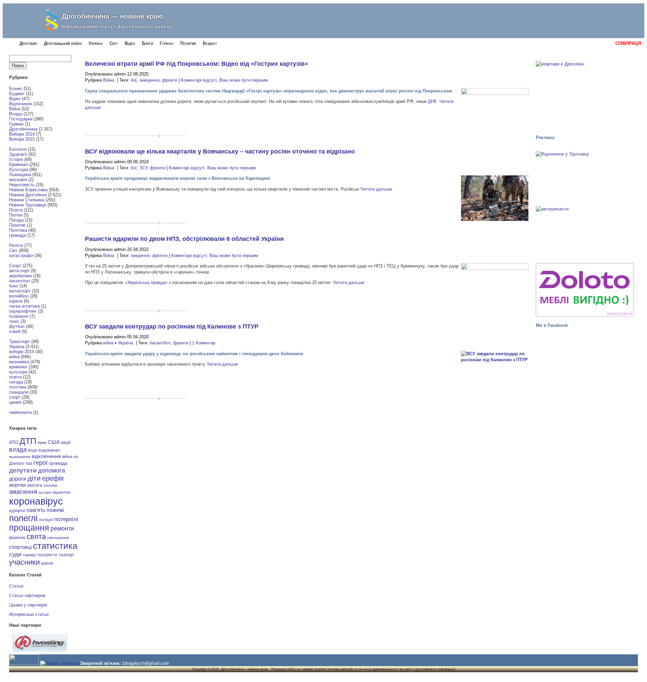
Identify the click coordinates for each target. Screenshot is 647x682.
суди (15, 554)
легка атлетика (24, 306)
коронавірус (36, 501)
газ (29, 463)
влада (18, 449)
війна (14, 356)
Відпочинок (20, 103)
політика (17, 387)
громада (17, 235)
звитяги (34, 485)
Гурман (167, 43)
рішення (17, 537)
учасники (24, 562)
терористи (47, 554)
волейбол (19, 296)
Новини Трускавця (27, 204)
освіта (15, 376)
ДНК (432, 101)
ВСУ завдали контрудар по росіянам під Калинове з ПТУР (171, 326)
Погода (16, 220)
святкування (58, 538)
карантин (61, 492)
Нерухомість (22, 184)
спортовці (20, 547)
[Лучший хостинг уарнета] (39, 650)
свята (36, 537)
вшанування (19, 457)
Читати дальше (376, 189)
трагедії (66, 554)
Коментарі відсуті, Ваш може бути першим (224, 80)
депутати (23, 470)
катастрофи (21, 255)
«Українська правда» (146, 282)
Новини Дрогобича (28, 194)
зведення (140, 255)
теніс (14, 321)
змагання (23, 491)
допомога (51, 470)
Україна (96, 43)
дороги (17, 479)
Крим (42, 443)
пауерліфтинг (23, 311)
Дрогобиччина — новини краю (112, 16)
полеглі (23, 518)
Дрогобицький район (63, 43)
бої (134, 80)
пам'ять (35, 510)
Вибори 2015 (22, 139)
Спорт (15, 265)
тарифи (29, 555)
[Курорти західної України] (585, 176)
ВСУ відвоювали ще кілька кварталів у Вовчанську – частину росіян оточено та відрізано (220, 151)
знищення (149, 80)
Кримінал (18, 164)
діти (34, 478)
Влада (15, 113)
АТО (13, 442)
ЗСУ (143, 167)
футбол (17, 326)
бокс (13, 285)
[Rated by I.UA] (24, 663)
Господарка (20, 118)
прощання (29, 527)
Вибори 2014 (22, 134)
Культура (18, 169)
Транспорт (19, 341)
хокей (15, 331)
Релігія (16, 245)
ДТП (28, 441)
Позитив (188, 43)
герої (40, 462)
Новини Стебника (26, 199)
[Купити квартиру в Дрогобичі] (585, 95)
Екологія (18, 149)
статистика (55, 545)
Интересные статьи (29, 614)
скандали (18, 392)
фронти (169, 80)
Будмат (210, 43)
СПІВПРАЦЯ (628, 43)
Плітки (15, 215)
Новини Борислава (28, 189)
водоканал (49, 450)
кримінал (18, 366)
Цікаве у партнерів (28, 604)
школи (47, 563)
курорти (17, 510)
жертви (17, 485)
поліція (46, 519)
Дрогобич (28, 43)
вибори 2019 (21, 351)
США (54, 442)
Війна (14, 108)
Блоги (147, 43)
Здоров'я (18, 154)
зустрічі (44, 492)
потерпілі (66, 519)
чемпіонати (20, 412)
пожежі (55, 510)
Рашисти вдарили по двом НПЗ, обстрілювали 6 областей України (184, 238)
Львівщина (20, 174)
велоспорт (19, 290)
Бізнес (15, 88)
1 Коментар (203, 342)
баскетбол (19, 280)
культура (18, 371)
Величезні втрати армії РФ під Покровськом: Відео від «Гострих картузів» (196, 63)
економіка (19, 361)
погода (16, 382)
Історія (16, 159)
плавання (18, 316)
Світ (114, 43)
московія (18, 179)
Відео (130, 43)
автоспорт (19, 270)
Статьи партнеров (27, 595)
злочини (50, 485)
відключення (46, 456)
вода (32, 450)
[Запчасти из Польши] (585, 231)
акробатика (20, 275)
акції (66, 442)
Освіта (16, 209)
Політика (18, 230)
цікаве (15, 402)
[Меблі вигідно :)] (585, 289)
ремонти (62, 528)
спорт (15, 397)
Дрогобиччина (23, 129)
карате (16, 301)
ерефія (53, 478)
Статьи (16, 586)
